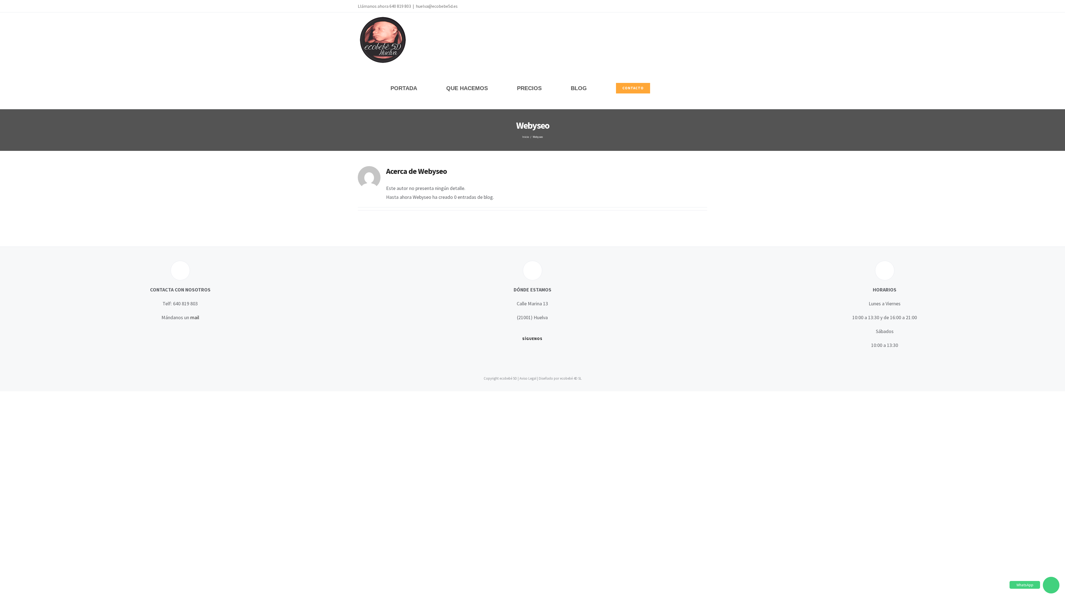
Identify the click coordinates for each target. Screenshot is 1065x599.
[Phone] (557, 353)
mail (194, 317)
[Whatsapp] (540, 353)
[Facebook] (508, 353)
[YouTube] (524, 353)
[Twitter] (516, 353)
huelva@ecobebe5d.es (437, 6)
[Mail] (549, 353)
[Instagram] (532, 353)
